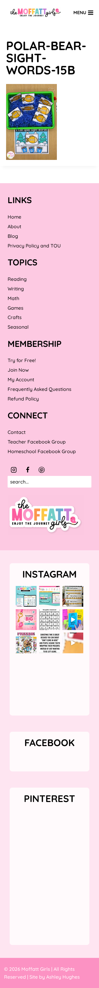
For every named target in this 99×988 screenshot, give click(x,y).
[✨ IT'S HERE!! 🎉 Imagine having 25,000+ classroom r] (26, 596)
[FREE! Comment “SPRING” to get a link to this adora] (26, 643)
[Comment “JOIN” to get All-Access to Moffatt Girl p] (49, 596)
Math (13, 298)
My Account (21, 379)
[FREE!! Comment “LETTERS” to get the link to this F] (72, 596)
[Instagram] (14, 470)
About (14, 226)
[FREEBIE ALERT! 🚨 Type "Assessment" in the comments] (49, 619)
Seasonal (18, 327)
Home (14, 217)
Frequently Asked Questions (39, 389)
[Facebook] (28, 470)
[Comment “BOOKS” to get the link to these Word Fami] (72, 619)
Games (15, 308)
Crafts (15, 317)
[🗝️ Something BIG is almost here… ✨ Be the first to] (26, 619)
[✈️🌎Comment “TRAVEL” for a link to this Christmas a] (72, 643)
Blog (13, 236)
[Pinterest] (42, 470)
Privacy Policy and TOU (34, 246)
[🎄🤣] (49, 643)
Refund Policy (23, 399)
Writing (16, 289)
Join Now (18, 370)
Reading (17, 279)
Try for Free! (22, 360)
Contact (17, 432)
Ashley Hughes (63, 977)
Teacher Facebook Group (37, 442)
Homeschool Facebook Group (42, 451)
